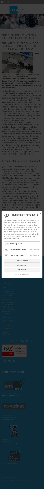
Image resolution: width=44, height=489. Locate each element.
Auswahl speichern (22, 261)
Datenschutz (25, 274)
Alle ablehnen (22, 270)
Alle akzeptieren (22, 265)
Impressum (18, 274)
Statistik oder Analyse (17, 255)
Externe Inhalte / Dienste (18, 250)
